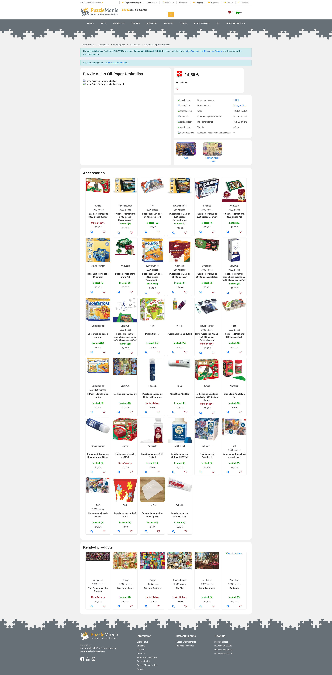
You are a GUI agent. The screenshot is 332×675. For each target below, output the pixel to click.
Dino (179, 386)
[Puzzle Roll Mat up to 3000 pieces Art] (228, 232)
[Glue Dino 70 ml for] (173, 412)
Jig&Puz (234, 266)
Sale (103, 23)
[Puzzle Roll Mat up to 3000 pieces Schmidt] (200, 232)
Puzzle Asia (135, 45)
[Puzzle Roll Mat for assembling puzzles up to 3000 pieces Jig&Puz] (228, 293)
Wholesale (169, 3)
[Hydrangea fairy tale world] (92, 531)
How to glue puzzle (223, 646)
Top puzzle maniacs (185, 646)
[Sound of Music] (200, 606)
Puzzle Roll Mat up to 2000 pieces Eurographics (152, 277)
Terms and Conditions (147, 657)
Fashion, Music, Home (212, 159)
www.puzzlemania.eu (117, 63)
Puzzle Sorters (152, 334)
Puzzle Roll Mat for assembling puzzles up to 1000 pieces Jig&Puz (125, 337)
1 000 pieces (103, 45)
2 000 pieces (207, 584)
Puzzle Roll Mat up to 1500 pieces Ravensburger (179, 217)
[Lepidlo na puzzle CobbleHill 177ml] (173, 472)
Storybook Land (125, 588)
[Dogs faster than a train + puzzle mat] (228, 472)
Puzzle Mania (87, 45)
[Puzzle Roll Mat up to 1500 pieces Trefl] (228, 352)
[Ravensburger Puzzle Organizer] (92, 292)
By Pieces (118, 23)
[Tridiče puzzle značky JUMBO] (119, 472)
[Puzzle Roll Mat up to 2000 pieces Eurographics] (146, 293)
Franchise (183, 3)
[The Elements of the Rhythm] (92, 606)
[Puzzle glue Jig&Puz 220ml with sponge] (146, 412)
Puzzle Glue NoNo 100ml (180, 334)
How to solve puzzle (223, 653)
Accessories (202, 23)
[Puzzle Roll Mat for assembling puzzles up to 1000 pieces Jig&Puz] (119, 353)
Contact (230, 3)
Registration (130, 3)
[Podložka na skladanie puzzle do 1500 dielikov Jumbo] (200, 413)
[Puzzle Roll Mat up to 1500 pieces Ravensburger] (173, 233)
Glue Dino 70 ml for (179, 394)
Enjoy (125, 580)
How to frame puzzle (223, 650)
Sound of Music (207, 588)
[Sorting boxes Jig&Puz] (119, 412)
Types (183, 23)
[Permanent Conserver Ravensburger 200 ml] (92, 472)
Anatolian (206, 266)
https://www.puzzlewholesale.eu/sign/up (204, 51)
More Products (235, 23)
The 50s (180, 588)
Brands (168, 23)
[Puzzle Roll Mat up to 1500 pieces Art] (173, 292)
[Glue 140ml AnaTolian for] (228, 412)
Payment (215, 3)
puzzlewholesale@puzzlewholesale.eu (98, 648)
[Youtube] (87, 660)
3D (217, 23)
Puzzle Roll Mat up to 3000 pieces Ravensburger (125, 217)
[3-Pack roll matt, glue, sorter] (92, 412)
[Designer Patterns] (146, 606)
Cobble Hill (179, 446)
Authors (152, 23)
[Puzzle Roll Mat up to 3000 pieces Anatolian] (200, 292)
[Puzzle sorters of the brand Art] (119, 292)
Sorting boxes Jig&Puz (125, 394)
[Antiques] (228, 606)
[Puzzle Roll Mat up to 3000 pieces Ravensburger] (119, 233)
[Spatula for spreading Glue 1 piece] (146, 531)
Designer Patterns (152, 588)
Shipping (199, 3)
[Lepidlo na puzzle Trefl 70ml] (119, 531)
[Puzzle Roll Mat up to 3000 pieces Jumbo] (92, 232)
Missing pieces (221, 642)
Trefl (152, 206)
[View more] (98, 192)
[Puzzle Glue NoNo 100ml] (173, 352)
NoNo (179, 326)
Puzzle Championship (147, 665)
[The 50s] (173, 606)
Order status (152, 3)
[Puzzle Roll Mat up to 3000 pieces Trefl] (146, 232)
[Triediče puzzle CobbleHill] (200, 472)
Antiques (234, 588)
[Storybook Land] (119, 606)
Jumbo (98, 206)
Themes (135, 23)
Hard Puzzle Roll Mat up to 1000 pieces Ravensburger (207, 337)
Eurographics (119, 45)
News (90, 23)
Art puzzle (234, 206)
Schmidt (207, 206)
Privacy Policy (143, 661)
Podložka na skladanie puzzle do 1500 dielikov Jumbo (206, 397)
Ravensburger (125, 206)
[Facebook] (82, 660)
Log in (138, 3)
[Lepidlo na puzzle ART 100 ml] (146, 472)
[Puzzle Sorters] (146, 352)
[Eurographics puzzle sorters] (92, 352)
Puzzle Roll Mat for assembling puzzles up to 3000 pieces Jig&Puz (234, 277)
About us (141, 653)
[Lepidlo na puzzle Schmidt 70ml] (173, 531)
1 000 (236, 100)
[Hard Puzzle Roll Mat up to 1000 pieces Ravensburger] (200, 353)
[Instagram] (93, 660)
